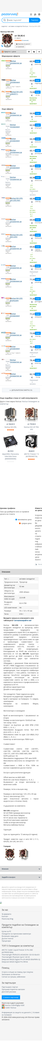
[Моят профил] (39, 14)
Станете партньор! (11, 997)
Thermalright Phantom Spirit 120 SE (16, 957)
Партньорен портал (10, 987)
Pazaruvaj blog (7, 919)
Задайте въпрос (8, 877)
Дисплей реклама (9, 992)
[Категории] (31, 14)
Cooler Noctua (10, 1008)
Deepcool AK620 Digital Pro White (15, 962)
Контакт (5, 916)
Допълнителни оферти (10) (21, 390)
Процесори (6, 941)
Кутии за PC (6, 931)
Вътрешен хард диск (10, 936)
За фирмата (6, 914)
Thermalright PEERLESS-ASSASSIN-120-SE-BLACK (21, 955)
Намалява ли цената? (24, 44)
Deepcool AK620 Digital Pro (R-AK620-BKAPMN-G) (21, 959)
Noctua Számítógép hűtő (14, 1005)
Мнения (5, 869)
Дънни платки (7, 938)
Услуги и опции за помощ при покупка (17, 972)
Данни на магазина (8, 67)
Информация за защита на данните (16, 1012)
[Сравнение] (35, 14)
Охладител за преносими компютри (16, 934)
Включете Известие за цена (40, 564)
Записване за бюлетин (11, 974)
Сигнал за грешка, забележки (13, 977)
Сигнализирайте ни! (22, 620)
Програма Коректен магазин (13, 989)
